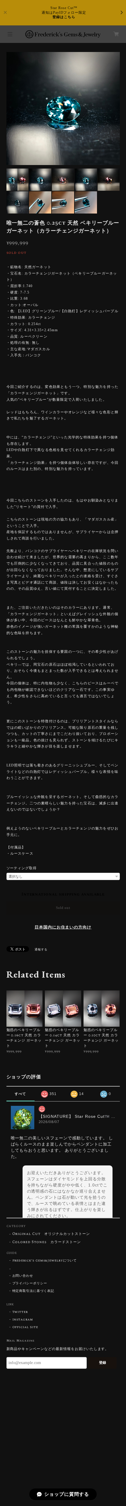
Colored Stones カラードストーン (46, 1242)
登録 (102, 1363)
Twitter (20, 1312)
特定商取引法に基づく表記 (33, 1291)
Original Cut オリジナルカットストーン (51, 1234)
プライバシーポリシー (29, 1283)
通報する (41, 949)
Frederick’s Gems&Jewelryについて (44, 1260)
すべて (20, 1094)
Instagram (22, 1319)
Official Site (25, 1327)
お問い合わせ (22, 1275)
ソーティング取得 (21, 868)
